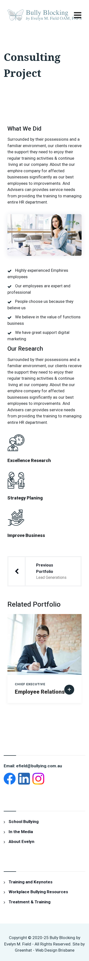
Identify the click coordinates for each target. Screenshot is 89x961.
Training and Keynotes (30, 881)
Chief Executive (30, 684)
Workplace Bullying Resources (38, 891)
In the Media (21, 831)
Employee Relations (40, 692)
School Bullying (24, 821)
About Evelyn (21, 841)
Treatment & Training (29, 901)
